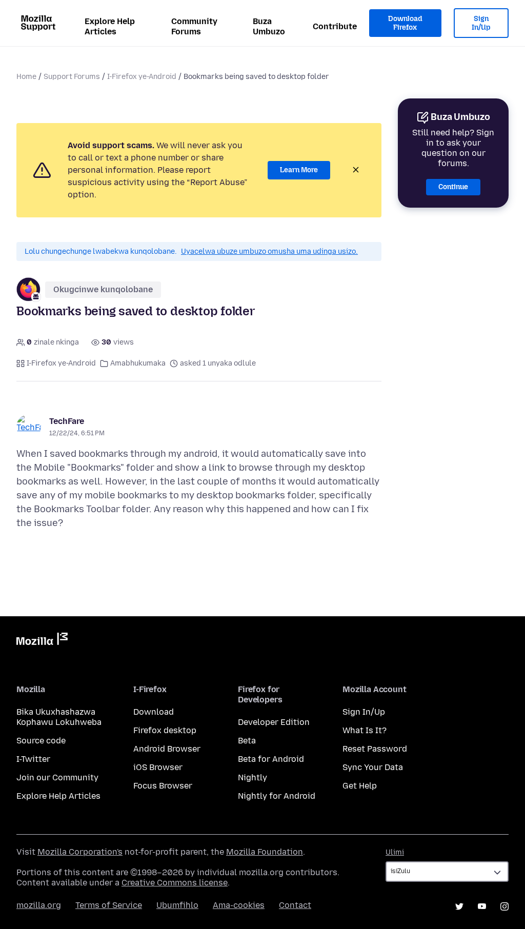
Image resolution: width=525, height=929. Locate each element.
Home (26, 76)
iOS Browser (158, 767)
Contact (295, 905)
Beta (247, 740)
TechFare (66, 421)
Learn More (299, 170)
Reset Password (374, 749)
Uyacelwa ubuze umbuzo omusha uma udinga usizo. (269, 251)
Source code (41, 740)
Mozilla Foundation (264, 852)
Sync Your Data (372, 767)
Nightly (252, 777)
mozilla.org (38, 905)
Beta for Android (271, 759)
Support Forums (72, 76)
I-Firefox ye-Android (141, 76)
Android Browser (166, 749)
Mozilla (42, 641)
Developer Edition (274, 722)
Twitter (459, 906)
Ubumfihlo (177, 905)
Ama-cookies (239, 905)
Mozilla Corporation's (80, 852)
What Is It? (364, 730)
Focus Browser (162, 786)
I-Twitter (33, 759)
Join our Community (57, 777)
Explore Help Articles (110, 26)
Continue (453, 187)
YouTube (482, 906)
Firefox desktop (164, 730)
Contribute (335, 26)
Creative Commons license (175, 882)
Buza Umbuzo (269, 26)
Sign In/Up (481, 23)
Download (153, 712)
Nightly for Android (276, 796)
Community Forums (194, 26)
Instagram (504, 906)
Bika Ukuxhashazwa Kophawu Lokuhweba (59, 717)
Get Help (359, 786)
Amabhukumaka (138, 363)
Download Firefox (405, 23)
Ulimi (395, 852)
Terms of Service (108, 905)
